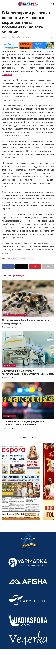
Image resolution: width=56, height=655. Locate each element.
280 (14, 428)
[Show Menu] (3, 4)
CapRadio (7, 74)
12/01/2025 (7, 428)
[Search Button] (52, 4)
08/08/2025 (7, 377)
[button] (28, 481)
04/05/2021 (6, 37)
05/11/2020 (7, 327)
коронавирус (27, 258)
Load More (28, 437)
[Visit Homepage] (28, 3)
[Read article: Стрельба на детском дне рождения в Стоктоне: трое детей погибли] (28, 400)
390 (14, 377)
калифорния (13, 258)
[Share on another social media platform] (48, 266)
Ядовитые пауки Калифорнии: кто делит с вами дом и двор (25, 321)
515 (14, 327)
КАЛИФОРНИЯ (9, 365)
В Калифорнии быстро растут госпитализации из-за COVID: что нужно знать (28, 372)
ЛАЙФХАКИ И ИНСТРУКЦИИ (15, 315)
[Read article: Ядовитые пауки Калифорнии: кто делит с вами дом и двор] (28, 298)
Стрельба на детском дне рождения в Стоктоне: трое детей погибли (23, 423)
